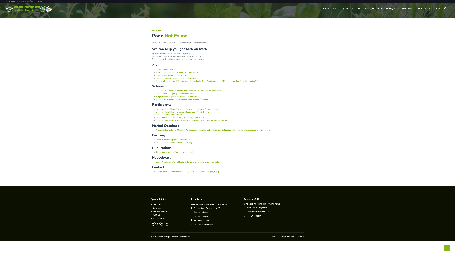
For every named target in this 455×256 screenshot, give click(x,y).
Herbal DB (377, 8)
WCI (189, 236)
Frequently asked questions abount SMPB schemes (177, 96)
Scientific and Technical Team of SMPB (172, 75)
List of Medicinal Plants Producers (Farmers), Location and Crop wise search (187, 109)
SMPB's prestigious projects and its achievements (176, 78)
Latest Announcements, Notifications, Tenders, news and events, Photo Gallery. (188, 162)
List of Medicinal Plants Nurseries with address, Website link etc (182, 112)
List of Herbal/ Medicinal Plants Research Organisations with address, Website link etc (191, 120)
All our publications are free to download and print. (176, 152)
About (335, 8)
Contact (437, 8)
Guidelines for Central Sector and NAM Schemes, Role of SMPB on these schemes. (190, 90)
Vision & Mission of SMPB (167, 69)
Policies (301, 236)
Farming (389, 8)
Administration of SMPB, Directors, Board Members (177, 72)
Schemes (347, 8)
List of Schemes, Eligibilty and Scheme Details (175, 93)
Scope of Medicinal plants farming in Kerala (173, 139)
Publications (407, 8)
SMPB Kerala (158, 236)
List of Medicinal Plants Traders (169, 114)
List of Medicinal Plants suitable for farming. (174, 142)
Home (326, 8)
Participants (362, 8)
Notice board (424, 8)
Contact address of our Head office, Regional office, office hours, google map (187, 171)
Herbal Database (160, 211)
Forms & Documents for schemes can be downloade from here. (182, 99)
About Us (157, 204)
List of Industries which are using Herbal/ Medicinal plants (180, 117)
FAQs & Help (158, 218)
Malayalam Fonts (287, 236)
